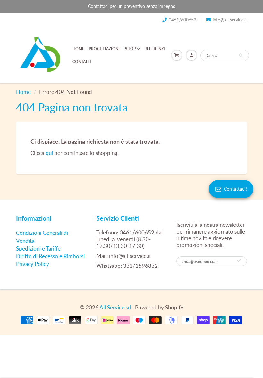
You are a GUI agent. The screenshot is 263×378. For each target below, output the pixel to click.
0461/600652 (182, 19)
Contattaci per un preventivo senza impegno (131, 6)
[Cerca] (241, 56)
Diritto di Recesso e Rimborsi (50, 256)
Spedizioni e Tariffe (38, 248)
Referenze (155, 48)
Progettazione (105, 48)
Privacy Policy (32, 263)
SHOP (130, 48)
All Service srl (115, 307)
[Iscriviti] (239, 261)
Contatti (81, 61)
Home (78, 48)
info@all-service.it (230, 19)
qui (49, 153)
